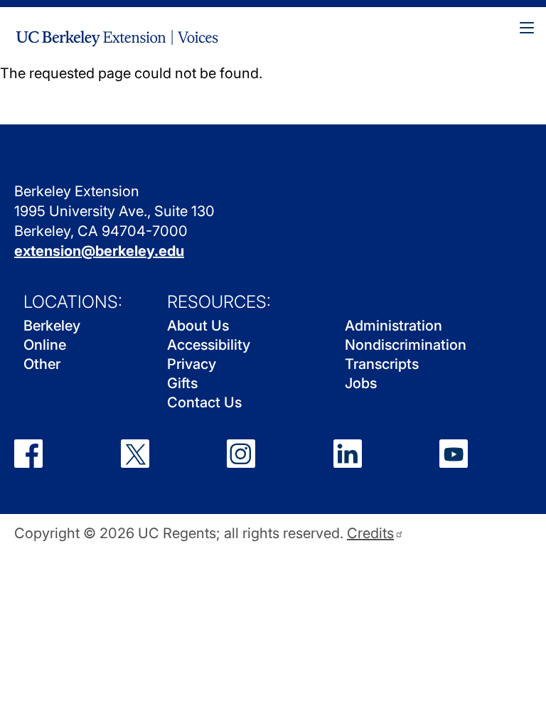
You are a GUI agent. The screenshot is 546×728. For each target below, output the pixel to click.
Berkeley (51, 325)
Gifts (182, 383)
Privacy (191, 364)
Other (41, 364)
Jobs (361, 383)
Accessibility (208, 344)
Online (44, 344)
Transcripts (382, 364)
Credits (370, 533)
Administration (393, 325)
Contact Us (204, 402)
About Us (198, 325)
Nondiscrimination (405, 344)
